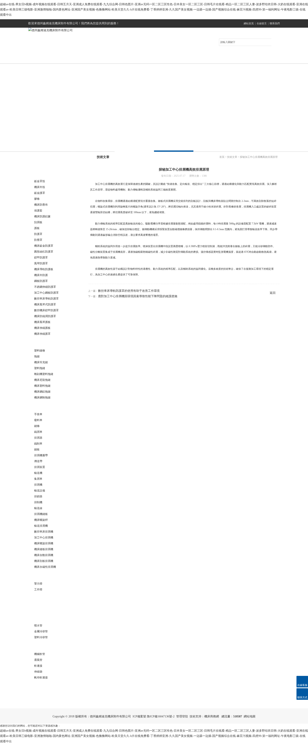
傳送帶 (38, 461)
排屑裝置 (39, 467)
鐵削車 (38, 443)
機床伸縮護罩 (42, 333)
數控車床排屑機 (43, 531)
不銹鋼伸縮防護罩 (45, 286)
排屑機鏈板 (41, 514)
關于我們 (82, 59)
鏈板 (37, 449)
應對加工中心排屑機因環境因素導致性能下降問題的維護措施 (137, 296)
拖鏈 (37, 356)
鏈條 (37, 426)
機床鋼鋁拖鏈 (42, 391)
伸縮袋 (38, 671)
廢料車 (38, 420)
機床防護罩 (43, 172)
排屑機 (38, 484)
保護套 (38, 210)
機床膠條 (41, 685)
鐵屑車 (38, 431)
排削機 (38, 502)
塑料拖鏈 (39, 368)
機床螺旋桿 (41, 519)
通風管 (38, 659)
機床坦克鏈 (41, 362)
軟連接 (40, 645)
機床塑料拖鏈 (42, 385)
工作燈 (38, 589)
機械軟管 (39, 654)
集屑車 (38, 478)
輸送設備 (39, 490)
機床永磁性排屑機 (45, 566)
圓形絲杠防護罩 (43, 251)
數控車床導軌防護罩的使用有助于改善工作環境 (129, 290)
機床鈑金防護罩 (43, 245)
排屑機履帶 (41, 455)
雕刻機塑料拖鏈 (43, 374)
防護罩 (38, 234)
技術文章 (188, 59)
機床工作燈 (43, 575)
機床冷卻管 (43, 617)
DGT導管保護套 (46, 607)
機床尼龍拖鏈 (42, 379)
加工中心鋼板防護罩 (46, 292)
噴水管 (38, 625)
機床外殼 (39, 187)
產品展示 (117, 59)
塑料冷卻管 (41, 637)
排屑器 (38, 437)
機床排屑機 (43, 405)
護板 (37, 228)
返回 (273, 292)
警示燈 (38, 583)
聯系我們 (275, 23)
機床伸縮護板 (42, 327)
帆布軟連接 (41, 677)
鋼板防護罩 (41, 281)
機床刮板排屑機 (43, 561)
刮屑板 (38, 222)
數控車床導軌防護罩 (46, 298)
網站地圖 (249, 716)
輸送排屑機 (41, 525)
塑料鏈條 (39, 350)
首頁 (221, 157)
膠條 (37, 198)
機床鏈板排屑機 (43, 549)
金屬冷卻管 (41, 631)
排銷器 (38, 496)
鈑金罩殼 (39, 181)
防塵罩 (38, 239)
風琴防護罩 (41, 263)
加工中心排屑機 (43, 537)
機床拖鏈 (41, 342)
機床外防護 (41, 275)
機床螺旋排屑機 (43, 543)
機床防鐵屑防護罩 (45, 316)
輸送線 (38, 508)
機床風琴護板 (42, 322)
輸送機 (38, 472)
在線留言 (262, 23)
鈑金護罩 (39, 192)
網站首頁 (249, 23)
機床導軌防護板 (43, 269)
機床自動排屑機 (43, 555)
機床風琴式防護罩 (45, 304)
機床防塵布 (41, 204)
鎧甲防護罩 (41, 257)
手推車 (38, 414)
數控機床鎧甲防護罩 (46, 310)
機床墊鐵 (41, 597)
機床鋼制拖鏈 (42, 397)
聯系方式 (260, 59)
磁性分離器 (43, 695)
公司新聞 (153, 59)
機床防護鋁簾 (42, 216)
